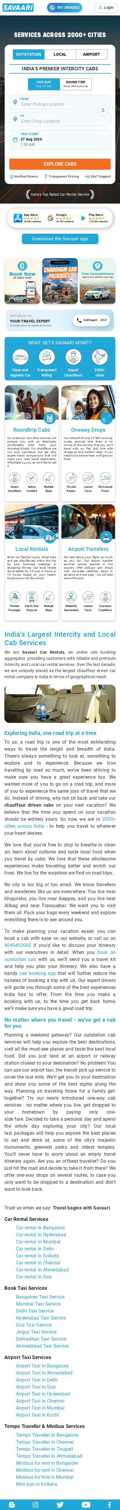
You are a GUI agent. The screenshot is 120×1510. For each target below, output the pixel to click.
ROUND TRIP (75, 84)
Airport (91, 54)
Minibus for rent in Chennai (45, 1470)
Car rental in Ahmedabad (42, 1270)
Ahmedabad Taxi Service (42, 1346)
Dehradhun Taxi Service (41, 1339)
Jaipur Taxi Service (36, 1332)
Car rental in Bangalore (40, 1227)
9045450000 (17, 945)
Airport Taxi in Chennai (40, 1401)
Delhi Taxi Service (35, 1311)
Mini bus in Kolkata (36, 1484)
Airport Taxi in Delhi (37, 1380)
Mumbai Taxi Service (38, 1304)
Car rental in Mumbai (38, 1242)
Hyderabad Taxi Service (41, 1318)
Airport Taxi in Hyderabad (43, 1394)
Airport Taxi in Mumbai (40, 1408)
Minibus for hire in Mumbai (45, 1477)
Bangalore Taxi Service (40, 1297)
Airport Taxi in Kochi (37, 1415)
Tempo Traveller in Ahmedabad (49, 1456)
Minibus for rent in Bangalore (47, 1463)
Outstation (28, 54)
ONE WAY (44, 84)
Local (60, 54)
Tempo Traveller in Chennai (45, 1442)
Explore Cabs (60, 164)
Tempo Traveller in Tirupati (44, 1449)
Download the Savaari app (60, 239)
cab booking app (37, 973)
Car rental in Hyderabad (41, 1234)
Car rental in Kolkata (37, 1256)
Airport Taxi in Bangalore (42, 1366)
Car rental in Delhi (35, 1249)
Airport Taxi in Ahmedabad (44, 1373)
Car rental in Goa (34, 1277)
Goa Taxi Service (34, 1325)
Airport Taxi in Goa (36, 1387)
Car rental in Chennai (38, 1263)
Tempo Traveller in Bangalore (47, 1435)
